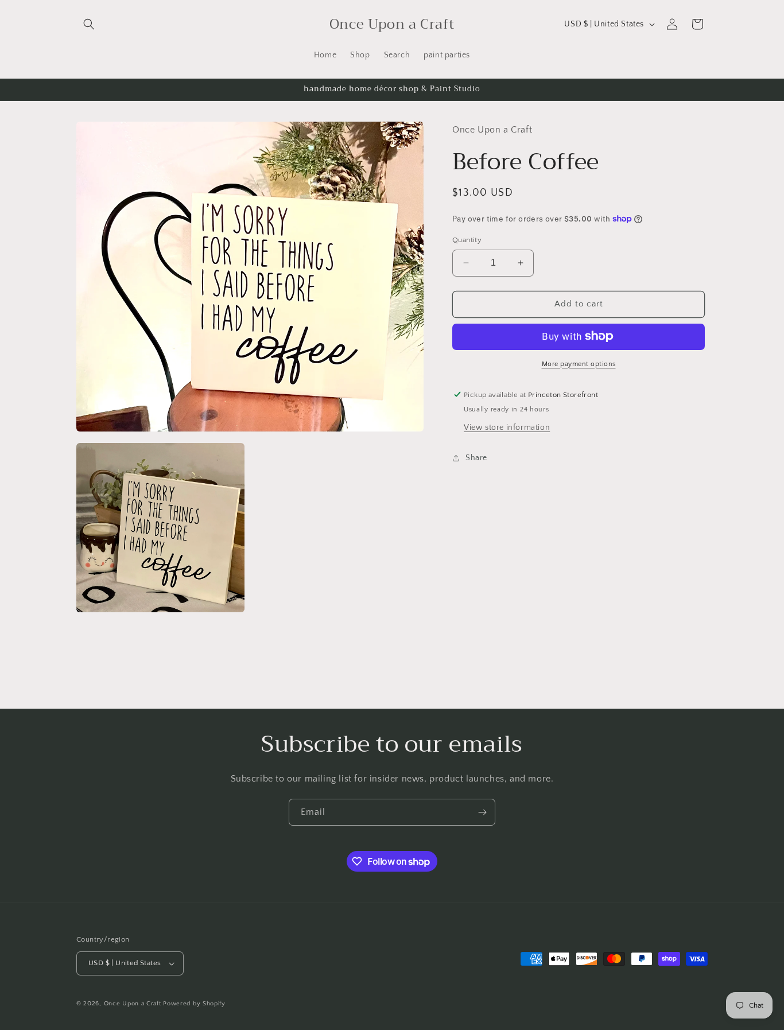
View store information (507, 427)
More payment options (579, 363)
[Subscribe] (482, 812)
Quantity (467, 240)
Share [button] (476, 457)
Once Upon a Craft (132, 1003)
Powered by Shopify (194, 1003)
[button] (89, 24)
